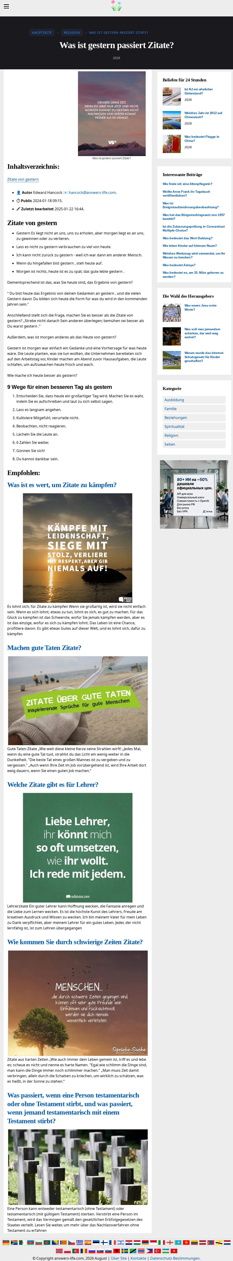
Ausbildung (174, 399)
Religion (171, 435)
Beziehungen (176, 417)
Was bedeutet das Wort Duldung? (188, 238)
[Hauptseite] (116, 5)
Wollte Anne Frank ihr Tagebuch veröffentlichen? (186, 194)
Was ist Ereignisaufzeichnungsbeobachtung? (191, 205)
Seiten (170, 444)
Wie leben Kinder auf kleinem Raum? (190, 245)
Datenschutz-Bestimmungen (175, 1258)
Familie (171, 408)
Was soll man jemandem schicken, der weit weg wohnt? (202, 333)
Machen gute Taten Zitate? (44, 647)
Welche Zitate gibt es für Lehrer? (52, 784)
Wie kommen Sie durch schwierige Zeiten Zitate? (75, 942)
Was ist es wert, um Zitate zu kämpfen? (62, 485)
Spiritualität (175, 426)
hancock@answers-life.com (92, 192)
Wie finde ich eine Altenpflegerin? (188, 184)
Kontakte (138, 1258)
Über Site (119, 1258)
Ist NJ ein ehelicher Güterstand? (199, 91)
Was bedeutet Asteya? (179, 265)
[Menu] (6, 6)
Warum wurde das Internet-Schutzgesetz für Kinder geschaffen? (204, 357)
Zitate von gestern (23, 179)
